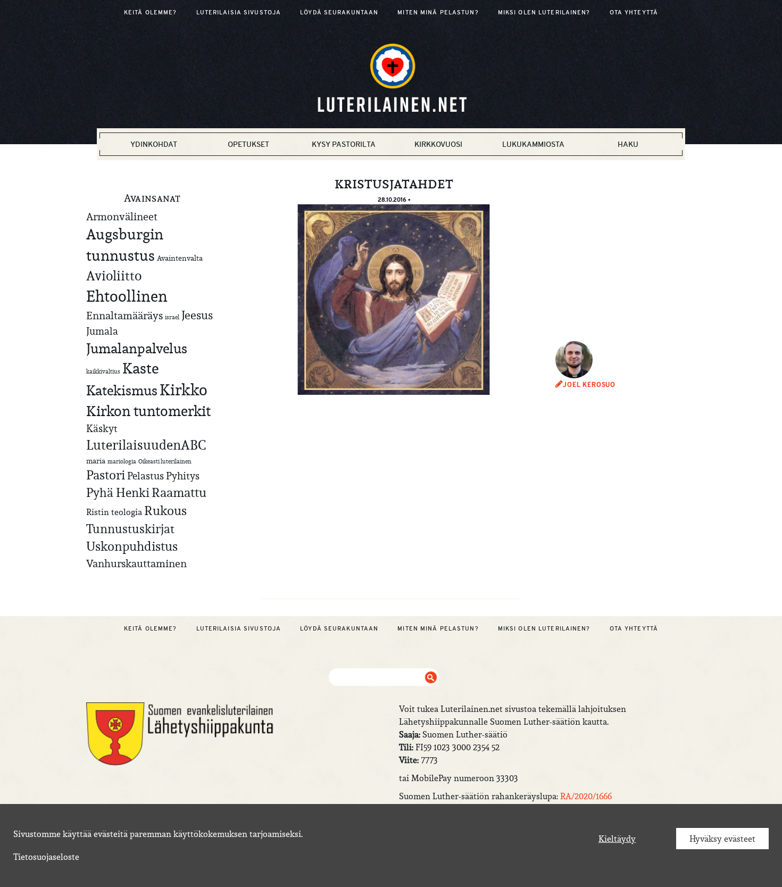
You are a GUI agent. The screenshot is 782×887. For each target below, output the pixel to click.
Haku (628, 144)
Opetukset (248, 144)
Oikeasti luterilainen (165, 461)
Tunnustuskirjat (130, 528)
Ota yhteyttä (634, 12)
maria (95, 461)
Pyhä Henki (117, 492)
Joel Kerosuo (589, 384)
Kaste (140, 368)
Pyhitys (182, 475)
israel (172, 317)
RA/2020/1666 (586, 796)
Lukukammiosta (533, 144)
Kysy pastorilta (344, 144)
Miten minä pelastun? (437, 12)
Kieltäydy (617, 838)
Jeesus (197, 315)
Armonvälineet (121, 216)
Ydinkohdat (153, 144)
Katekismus (121, 390)
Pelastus (145, 475)
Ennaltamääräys (124, 315)
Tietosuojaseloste (46, 856)
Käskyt (102, 428)
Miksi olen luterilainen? (544, 12)
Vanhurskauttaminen (136, 563)
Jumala (102, 331)
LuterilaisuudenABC (146, 444)
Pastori (105, 475)
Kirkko (183, 390)
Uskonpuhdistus (132, 546)
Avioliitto (114, 275)
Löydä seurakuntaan (339, 12)
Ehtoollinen (127, 296)
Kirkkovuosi (438, 144)
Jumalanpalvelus (136, 348)
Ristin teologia (114, 512)
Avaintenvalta (180, 258)
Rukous (165, 511)
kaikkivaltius (103, 371)
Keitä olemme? (150, 12)
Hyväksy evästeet (722, 838)
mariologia (121, 461)
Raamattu (179, 493)
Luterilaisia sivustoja (238, 12)
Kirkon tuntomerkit (148, 411)
